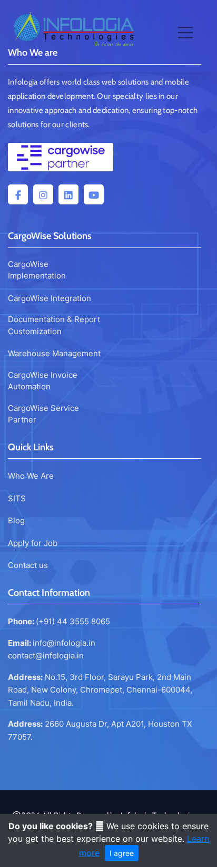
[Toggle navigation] (185, 32)
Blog (16, 520)
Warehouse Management (54, 353)
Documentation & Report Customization (54, 325)
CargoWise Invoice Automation (42, 381)
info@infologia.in (64, 643)
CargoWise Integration (49, 298)
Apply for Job (32, 543)
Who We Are (31, 476)
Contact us (28, 565)
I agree (122, 853)
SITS (17, 498)
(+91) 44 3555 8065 (73, 621)
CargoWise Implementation (37, 270)
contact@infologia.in (46, 655)
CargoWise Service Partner (43, 414)
